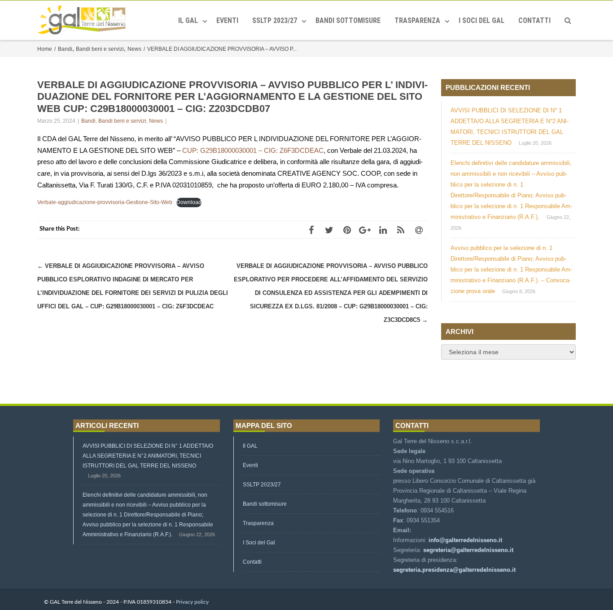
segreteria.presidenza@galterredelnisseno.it (454, 569)
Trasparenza (417, 20)
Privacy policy (192, 602)
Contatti (534, 20)
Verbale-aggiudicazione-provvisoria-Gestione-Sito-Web (104, 202)
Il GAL (188, 20)
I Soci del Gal (481, 20)
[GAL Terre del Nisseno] (84, 20)
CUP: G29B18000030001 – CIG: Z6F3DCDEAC (253, 150)
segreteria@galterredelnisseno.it (468, 550)
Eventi (227, 20)
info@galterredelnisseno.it (465, 540)
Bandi (88, 121)
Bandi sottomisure (348, 20)
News (156, 121)
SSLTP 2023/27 (274, 20)
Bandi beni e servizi (122, 121)
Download (188, 202)
